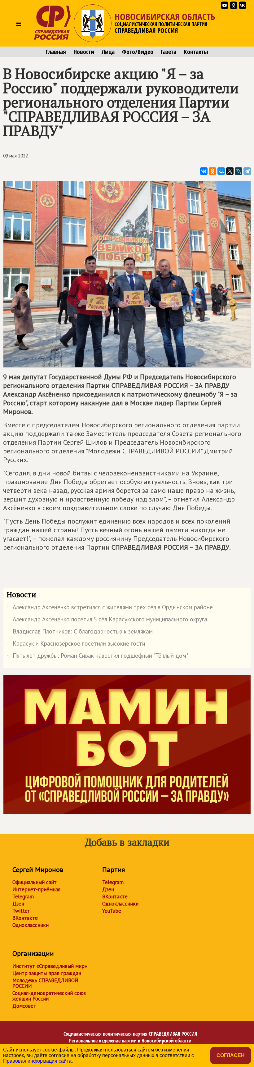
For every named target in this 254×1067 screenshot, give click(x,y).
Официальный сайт (34, 882)
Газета (168, 51)
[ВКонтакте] (204, 171)
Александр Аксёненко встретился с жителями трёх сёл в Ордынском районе (110, 608)
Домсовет (24, 1006)
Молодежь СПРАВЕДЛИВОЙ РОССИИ (45, 983)
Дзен (18, 903)
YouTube (111, 911)
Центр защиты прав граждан (46, 973)
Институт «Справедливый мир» (49, 966)
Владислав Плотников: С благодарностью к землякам (80, 633)
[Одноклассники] (212, 171)
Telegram (23, 896)
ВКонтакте (25, 918)
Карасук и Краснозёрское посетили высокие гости (76, 645)
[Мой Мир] (221, 171)
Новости (83, 51)
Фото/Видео (137, 51)
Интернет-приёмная (36, 889)
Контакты (196, 51)
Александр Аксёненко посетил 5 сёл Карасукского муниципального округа (107, 620)
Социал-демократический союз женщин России (49, 995)
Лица (108, 51)
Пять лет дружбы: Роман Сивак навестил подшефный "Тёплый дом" (97, 657)
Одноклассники (30, 925)
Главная (56, 51)
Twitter (20, 911)
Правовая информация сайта (37, 1061)
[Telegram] (247, 171)
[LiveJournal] (238, 171)
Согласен (231, 1055)
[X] (230, 171)
